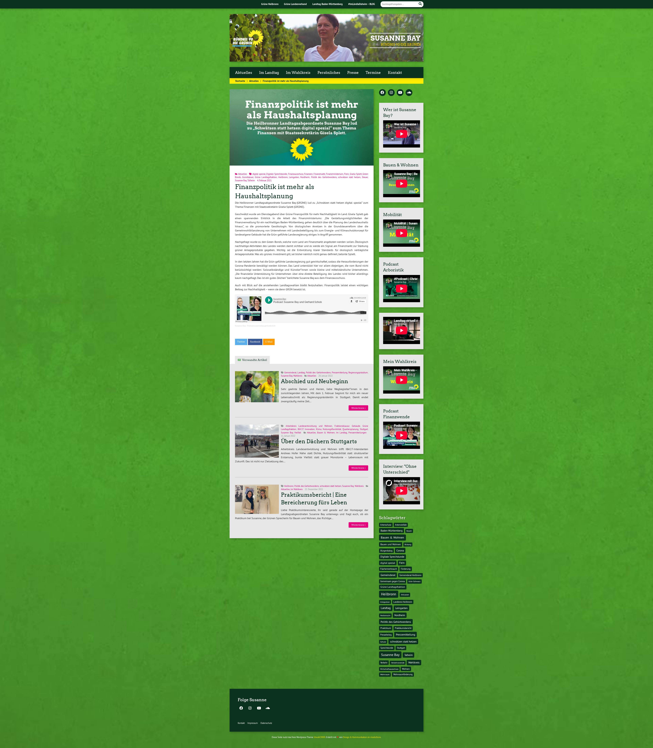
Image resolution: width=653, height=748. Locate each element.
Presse (353, 72)
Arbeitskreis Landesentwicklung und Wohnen (309, 426)
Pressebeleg (386, 634)
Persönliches (328, 72)
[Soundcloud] (409, 92)
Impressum (252, 723)
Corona (400, 550)
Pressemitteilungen (357, 432)
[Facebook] (382, 92)
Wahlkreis (297, 375)
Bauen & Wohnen (326, 432)
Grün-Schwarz (414, 581)
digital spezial (259, 174)
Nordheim (305, 177)
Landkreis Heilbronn (402, 601)
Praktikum (385, 628)
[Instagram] (391, 92)
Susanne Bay (396, 38)
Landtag (301, 372)
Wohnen (406, 669)
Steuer (365, 177)
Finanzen (308, 174)
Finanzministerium (334, 174)
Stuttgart (364, 429)
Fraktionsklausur (341, 426)
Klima (318, 429)
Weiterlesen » (358, 408)
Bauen (409, 531)
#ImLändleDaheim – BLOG (361, 4)
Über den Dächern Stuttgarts (319, 441)
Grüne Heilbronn (270, 4)
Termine (373, 72)
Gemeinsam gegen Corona (392, 581)
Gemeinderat (290, 372)
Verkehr (383, 662)
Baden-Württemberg (392, 530)
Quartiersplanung (350, 429)
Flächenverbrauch (388, 568)
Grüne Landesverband (295, 4)
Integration (385, 602)
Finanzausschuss (295, 174)
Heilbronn (283, 177)
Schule (383, 641)
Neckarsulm (385, 615)
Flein (346, 174)
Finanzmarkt (319, 174)
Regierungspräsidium (358, 372)
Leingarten (294, 177)
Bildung (408, 544)
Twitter (241, 341)
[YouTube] (400, 92)
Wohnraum (385, 674)
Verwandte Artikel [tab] (254, 360)
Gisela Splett (356, 174)
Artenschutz (385, 524)
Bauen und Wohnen (390, 544)
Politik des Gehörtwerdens (324, 177)
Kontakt (395, 72)
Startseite (240, 81)
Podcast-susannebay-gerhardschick (261, 326)
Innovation (310, 429)
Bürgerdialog (386, 550)
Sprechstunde (386, 647)
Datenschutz (266, 723)
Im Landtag (269, 72)
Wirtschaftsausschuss (389, 669)
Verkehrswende (397, 662)
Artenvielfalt (401, 524)
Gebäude (356, 426)
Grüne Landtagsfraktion (266, 177)
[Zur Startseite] (248, 45)
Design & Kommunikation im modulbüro (362, 737)
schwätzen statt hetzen (349, 177)
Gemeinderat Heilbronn (410, 575)
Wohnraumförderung (403, 674)
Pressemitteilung (339, 372)
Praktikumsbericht (403, 628)
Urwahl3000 (319, 737)
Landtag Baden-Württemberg (327, 4)
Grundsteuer (247, 177)
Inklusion (405, 594)
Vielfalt (297, 432)
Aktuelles (243, 72)
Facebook (255, 341)
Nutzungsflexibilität (332, 429)
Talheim (251, 180)
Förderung (406, 568)
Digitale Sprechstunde (276, 174)
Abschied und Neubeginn (314, 381)
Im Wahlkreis (298, 72)
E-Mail (268, 341)
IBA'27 (301, 429)
